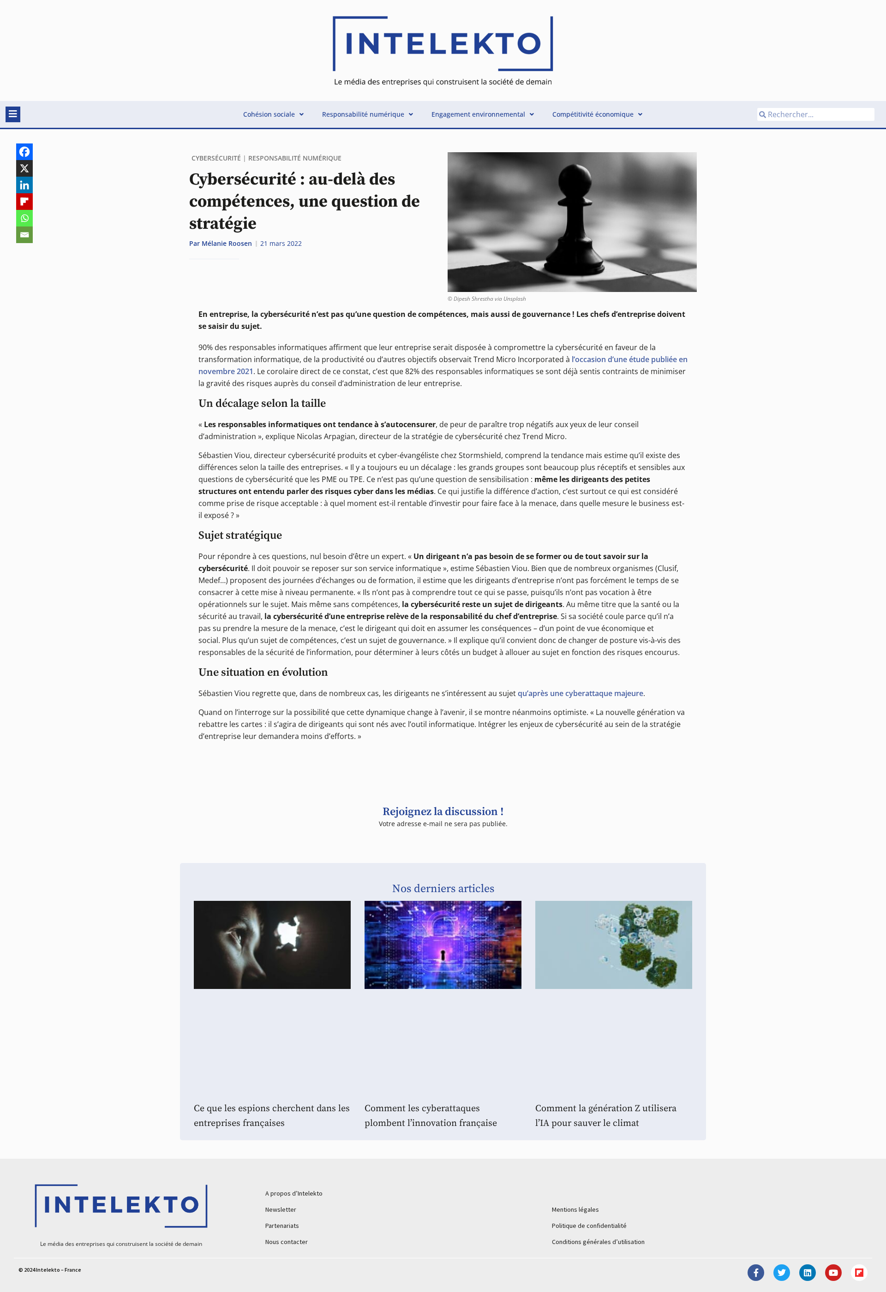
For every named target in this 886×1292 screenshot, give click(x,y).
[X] (24, 168)
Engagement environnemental (478, 114)
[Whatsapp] (24, 218)
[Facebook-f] (756, 1272)
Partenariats (282, 1225)
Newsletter (280, 1209)
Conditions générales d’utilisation (598, 1242)
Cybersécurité (216, 158)
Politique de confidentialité (589, 1225)
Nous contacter (286, 1242)
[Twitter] (781, 1272)
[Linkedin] (24, 185)
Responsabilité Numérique (294, 158)
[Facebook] (24, 151)
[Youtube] (833, 1272)
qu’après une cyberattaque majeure (580, 693)
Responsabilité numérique (363, 114)
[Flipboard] (24, 201)
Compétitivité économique (593, 114)
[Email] (24, 234)
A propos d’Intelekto (294, 1193)
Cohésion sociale (269, 114)
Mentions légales (575, 1209)
